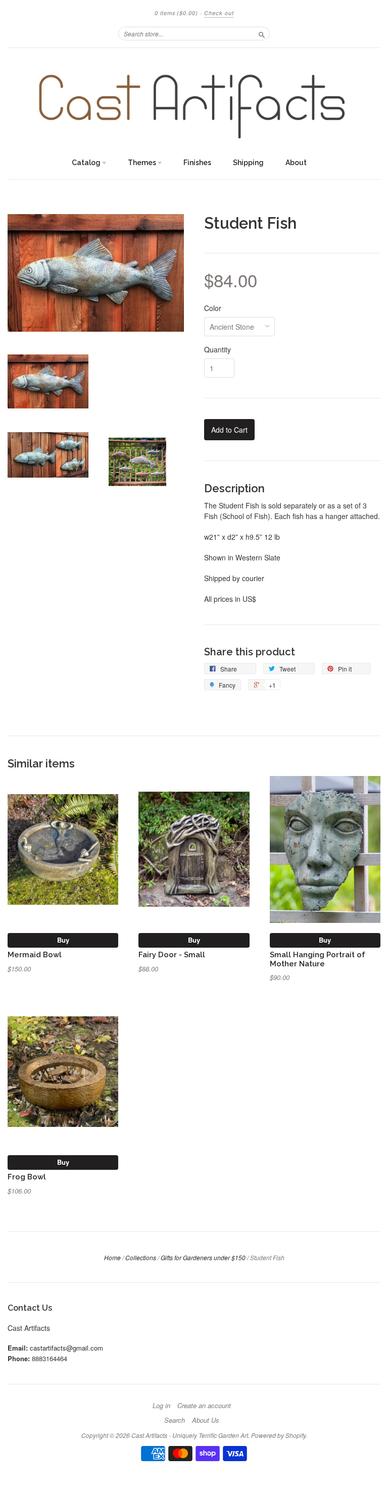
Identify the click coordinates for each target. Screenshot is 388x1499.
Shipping (248, 163)
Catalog (87, 163)
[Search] (262, 33)
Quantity (217, 349)
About (296, 163)
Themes (143, 163)
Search (174, 1420)
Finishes (197, 163)
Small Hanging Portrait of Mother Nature (317, 959)
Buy (63, 940)
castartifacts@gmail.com (66, 1348)
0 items (176, 13)
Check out (219, 13)
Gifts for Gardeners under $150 (203, 1257)
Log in (161, 1405)
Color (212, 308)
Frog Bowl (27, 1176)
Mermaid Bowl (35, 954)
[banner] (194, 100)
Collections (140, 1257)
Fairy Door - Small (171, 954)
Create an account (204, 1405)
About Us (205, 1420)
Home (112, 1257)
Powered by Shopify (278, 1435)
